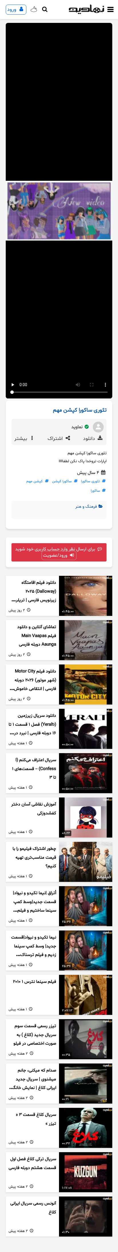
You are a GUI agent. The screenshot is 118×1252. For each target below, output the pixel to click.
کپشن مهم (34, 481)
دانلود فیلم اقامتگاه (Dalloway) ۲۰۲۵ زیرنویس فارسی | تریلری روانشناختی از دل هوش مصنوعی (34, 600)
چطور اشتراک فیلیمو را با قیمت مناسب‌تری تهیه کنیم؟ (34, 857)
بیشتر (21, 438)
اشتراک (56, 438)
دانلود (90, 438)
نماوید (77, 427)
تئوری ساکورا (90, 481)
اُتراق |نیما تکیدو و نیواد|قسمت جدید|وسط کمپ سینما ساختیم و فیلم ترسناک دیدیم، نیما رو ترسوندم (34, 910)
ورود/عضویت (55, 555)
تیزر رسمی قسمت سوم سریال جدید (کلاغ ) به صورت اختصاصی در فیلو (34, 1035)
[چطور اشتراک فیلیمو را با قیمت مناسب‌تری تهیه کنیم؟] (85, 862)
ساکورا (95, 490)
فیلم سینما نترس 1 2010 (34, 982)
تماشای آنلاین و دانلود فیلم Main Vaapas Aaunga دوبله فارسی (36, 636)
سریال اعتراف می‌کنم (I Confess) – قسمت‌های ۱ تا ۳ (34, 769)
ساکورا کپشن (62, 481)
